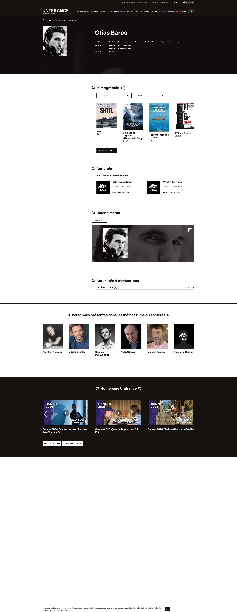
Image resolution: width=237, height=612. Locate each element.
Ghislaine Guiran (183, 352)
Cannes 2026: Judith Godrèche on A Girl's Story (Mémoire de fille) (168, 430)
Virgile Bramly (77, 352)
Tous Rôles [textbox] (138, 96)
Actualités (98, 11)
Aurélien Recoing (52, 352)
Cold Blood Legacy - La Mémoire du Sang (133, 135)
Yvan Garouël (128, 352)
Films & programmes (81, 11)
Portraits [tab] (99, 220)
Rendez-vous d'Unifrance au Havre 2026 (134, 2)
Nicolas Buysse (156, 352)
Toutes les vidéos (73, 443)
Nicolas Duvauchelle (102, 353)
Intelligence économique (153, 11)
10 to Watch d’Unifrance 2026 (160, 2)
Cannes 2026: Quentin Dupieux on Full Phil (64, 430)
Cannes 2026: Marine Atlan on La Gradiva (118, 429)
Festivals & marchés (114, 11)
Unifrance (171, 11)
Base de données (133, 11)
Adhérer (183, 11)
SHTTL (100, 131)
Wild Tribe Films (125, 48)
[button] (190, 230)
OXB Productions (125, 45)
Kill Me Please (183, 133)
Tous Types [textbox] (103, 96)
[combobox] (113, 95)
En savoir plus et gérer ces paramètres (55, 610)
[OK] (167, 609)
